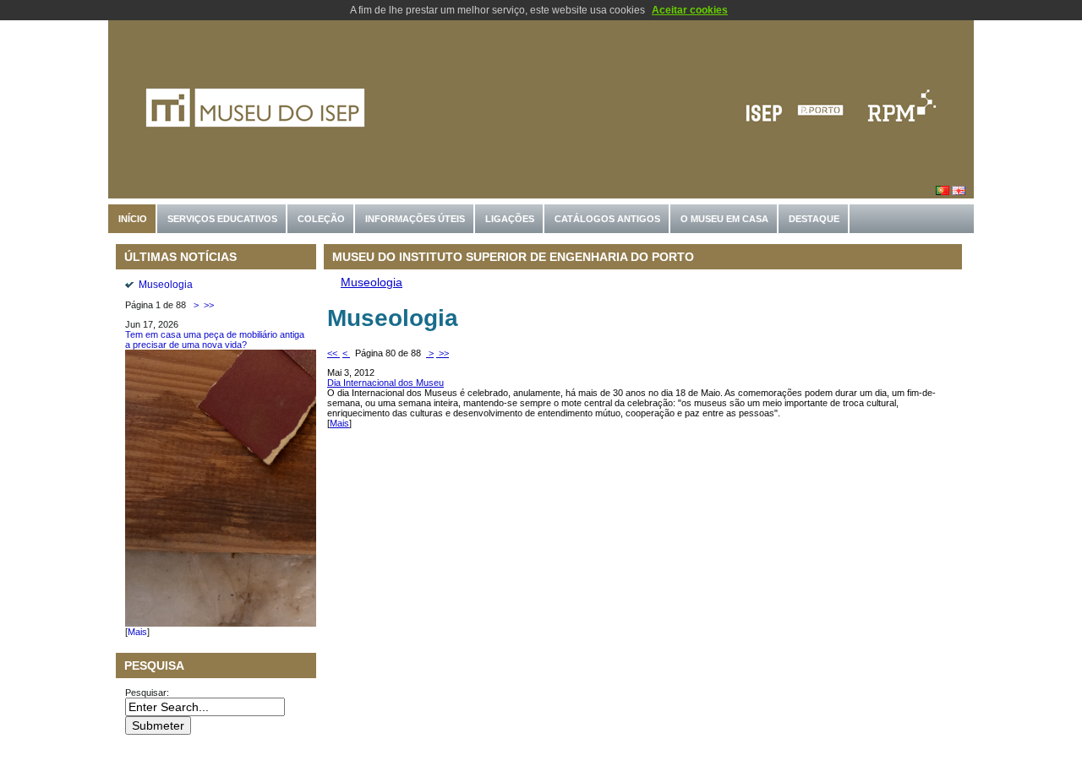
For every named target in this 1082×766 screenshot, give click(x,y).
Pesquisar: (148, 692)
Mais (137, 632)
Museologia (166, 285)
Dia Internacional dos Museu (385, 383)
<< (333, 353)
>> (207, 305)
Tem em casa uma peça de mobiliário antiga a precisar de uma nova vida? (214, 339)
